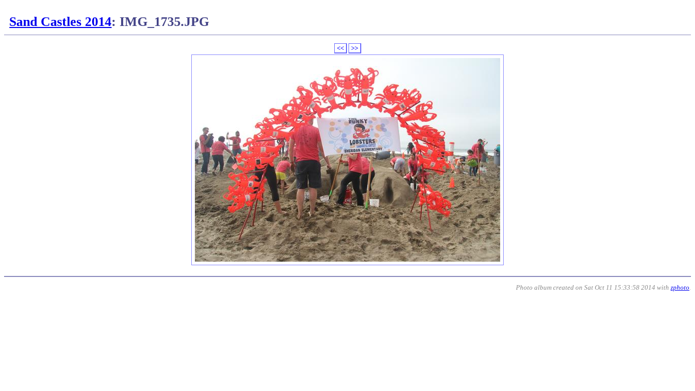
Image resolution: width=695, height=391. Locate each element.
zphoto (680, 287)
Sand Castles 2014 (60, 21)
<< (340, 48)
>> (354, 48)
